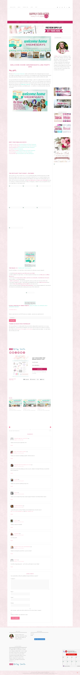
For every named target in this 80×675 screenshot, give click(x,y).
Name (12, 591)
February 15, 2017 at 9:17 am (18, 439)
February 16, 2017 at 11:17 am (18, 521)
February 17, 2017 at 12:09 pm (19, 561)
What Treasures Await (13, 150)
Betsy (56, 56)
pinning (18, 329)
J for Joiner (11, 148)
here (14, 660)
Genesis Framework (40, 673)
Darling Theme (32, 673)
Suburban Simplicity (13, 147)
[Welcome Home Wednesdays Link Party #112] (15, 403)
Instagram (34, 144)
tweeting (22, 329)
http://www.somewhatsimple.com (17, 511)
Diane (15, 559)
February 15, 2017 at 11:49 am (19, 480)
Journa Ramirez (18, 505)
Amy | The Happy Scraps (20, 451)
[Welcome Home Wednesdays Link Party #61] (29, 403)
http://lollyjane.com (29, 511)
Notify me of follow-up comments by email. (19, 614)
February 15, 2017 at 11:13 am (18, 466)
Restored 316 (47, 672)
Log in (50, 673)
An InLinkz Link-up (13, 309)
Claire (15, 479)
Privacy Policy (54, 673)
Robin (15, 492)
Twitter (29, 144)
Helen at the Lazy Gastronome (22, 546)
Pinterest (26, 144)
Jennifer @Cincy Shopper (20, 438)
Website (12, 603)
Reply (12, 445)
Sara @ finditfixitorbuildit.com (22, 464)
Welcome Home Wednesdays (14, 430)
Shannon (16, 533)
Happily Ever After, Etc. (40, 15)
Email (12, 597)
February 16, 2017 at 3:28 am (18, 507)
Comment (13, 578)
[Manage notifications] (77, 672)
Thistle (16, 520)
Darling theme (40, 672)
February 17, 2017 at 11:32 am (19, 548)
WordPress (46, 673)
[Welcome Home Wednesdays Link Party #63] (44, 403)
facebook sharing (29, 329)
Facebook (21, 144)
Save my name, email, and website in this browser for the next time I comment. (26, 610)
